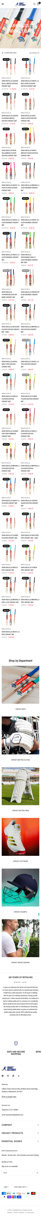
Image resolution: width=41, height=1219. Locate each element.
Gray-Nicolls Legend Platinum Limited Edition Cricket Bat (10, 118)
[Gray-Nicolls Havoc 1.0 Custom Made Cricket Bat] (11, 240)
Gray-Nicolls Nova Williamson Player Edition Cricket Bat (9, 153)
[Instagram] (9, 1075)
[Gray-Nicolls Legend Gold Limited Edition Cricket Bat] (11, 66)
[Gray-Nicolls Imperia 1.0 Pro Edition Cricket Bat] (30, 312)
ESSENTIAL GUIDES (12, 1141)
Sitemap (9, 1212)
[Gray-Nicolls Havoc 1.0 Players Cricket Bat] (11, 486)
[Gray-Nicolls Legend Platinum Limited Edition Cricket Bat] (11, 101)
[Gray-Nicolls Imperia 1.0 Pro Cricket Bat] (30, 585)
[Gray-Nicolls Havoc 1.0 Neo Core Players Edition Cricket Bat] (30, 66)
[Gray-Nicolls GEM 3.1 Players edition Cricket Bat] (30, 416)
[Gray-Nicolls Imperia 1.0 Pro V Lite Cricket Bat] (11, 585)
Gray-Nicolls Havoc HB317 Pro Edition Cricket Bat (9, 364)
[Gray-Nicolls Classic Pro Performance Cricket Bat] (11, 416)
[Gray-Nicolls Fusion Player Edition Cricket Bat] (30, 382)
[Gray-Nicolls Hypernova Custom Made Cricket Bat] (11, 277)
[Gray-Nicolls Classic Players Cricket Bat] (11, 521)
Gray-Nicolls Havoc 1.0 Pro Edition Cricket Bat (30, 364)
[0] (37, 4)
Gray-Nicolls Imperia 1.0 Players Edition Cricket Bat (30, 468)
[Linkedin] (20, 1075)
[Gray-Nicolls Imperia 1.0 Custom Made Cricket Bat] (30, 171)
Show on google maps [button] (9, 1097)
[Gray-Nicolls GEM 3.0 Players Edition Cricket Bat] (11, 382)
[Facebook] (4, 1075)
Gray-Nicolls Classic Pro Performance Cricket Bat (10, 433)
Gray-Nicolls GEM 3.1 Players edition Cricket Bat (29, 433)
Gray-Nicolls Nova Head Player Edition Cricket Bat (29, 118)
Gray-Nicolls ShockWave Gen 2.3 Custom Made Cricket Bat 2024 (29, 258)
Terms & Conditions (19, 1212)
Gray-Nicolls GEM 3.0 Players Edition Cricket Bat (10, 399)
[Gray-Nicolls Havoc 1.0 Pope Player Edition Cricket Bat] (11, 171)
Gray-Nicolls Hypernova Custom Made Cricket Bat (9, 294)
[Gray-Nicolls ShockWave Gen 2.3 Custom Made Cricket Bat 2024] (30, 240)
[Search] (34, 4)
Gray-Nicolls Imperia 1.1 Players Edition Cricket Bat (11, 468)
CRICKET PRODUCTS (12, 1133)
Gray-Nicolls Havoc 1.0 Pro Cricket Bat (10, 633)
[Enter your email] (37, 1173)
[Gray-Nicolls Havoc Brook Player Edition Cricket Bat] (30, 136)
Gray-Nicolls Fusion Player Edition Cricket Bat (30, 399)
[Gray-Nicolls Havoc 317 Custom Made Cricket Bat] (30, 205)
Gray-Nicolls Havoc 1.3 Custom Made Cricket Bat (10, 222)
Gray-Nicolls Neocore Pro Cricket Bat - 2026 (30, 536)
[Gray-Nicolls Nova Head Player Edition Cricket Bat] (30, 101)
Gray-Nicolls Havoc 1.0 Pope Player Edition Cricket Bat (10, 188)
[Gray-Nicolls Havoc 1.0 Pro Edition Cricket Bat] (30, 347)
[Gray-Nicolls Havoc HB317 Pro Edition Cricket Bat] (11, 347)
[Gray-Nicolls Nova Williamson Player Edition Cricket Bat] (11, 136)
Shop (8, 11)
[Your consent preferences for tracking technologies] (39, 914)
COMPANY (7, 1124)
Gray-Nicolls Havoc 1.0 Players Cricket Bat (10, 501)
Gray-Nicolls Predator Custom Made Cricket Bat (30, 294)
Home (3, 11)
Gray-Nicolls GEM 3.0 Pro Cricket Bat (10, 568)
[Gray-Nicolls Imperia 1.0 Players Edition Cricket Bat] (30, 451)
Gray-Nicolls (6, 78)
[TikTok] (14, 1075)
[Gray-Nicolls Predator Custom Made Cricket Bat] (30, 277)
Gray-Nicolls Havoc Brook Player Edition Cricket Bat (29, 153)
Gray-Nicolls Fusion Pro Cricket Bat (29, 568)
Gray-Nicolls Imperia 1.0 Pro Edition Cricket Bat (30, 329)
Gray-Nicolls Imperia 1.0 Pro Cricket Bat (30, 600)
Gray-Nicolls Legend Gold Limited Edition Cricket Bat (10, 83)
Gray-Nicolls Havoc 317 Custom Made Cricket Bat (30, 222)
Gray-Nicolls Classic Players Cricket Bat (10, 536)
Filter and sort (10, 53)
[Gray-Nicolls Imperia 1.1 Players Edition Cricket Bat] (11, 451)
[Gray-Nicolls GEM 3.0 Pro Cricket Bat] (11, 553)
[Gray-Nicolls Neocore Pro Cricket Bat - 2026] (30, 521)
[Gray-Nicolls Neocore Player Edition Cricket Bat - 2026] (11, 312)
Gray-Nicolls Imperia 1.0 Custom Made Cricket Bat (30, 188)
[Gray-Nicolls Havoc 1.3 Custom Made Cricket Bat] (11, 205)
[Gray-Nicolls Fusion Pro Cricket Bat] (30, 553)
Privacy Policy (30, 1212)
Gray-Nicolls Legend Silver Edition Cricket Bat (29, 503)
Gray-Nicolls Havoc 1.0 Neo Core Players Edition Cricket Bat (30, 83)
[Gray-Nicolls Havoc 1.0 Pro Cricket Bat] (11, 617)
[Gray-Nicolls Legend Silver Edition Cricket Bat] (30, 486)
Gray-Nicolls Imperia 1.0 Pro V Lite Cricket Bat (11, 600)
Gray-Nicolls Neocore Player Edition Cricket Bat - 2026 (11, 329)
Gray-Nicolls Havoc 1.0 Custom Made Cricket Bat (10, 257)
